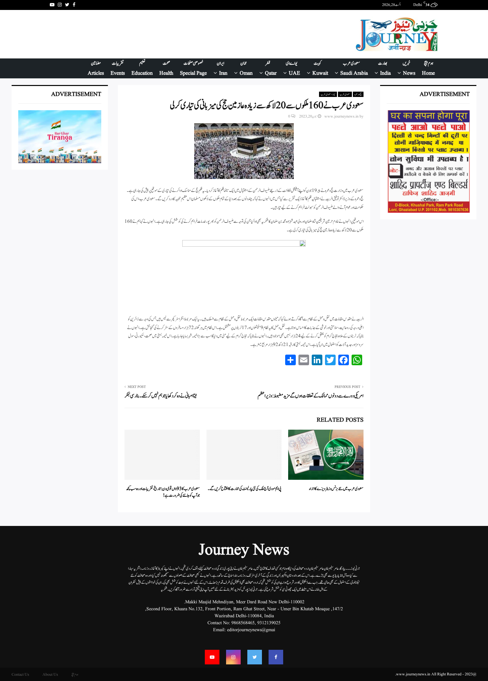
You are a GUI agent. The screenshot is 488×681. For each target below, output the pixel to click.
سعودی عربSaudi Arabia (354, 68)
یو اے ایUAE (293, 68)
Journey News (244, 550)
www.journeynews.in (341, 116)
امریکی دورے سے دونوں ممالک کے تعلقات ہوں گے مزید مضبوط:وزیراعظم (311, 396)
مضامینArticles (96, 68)
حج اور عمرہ (358, 94)
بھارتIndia (384, 68)
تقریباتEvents (118, 68)
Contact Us (20, 674)
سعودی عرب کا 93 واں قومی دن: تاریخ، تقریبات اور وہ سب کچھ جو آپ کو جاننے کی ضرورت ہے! (163, 492)
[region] (170, 34)
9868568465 (243, 623)
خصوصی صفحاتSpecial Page (193, 68)
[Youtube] (212, 657)
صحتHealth (166, 68)
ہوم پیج (74, 674)
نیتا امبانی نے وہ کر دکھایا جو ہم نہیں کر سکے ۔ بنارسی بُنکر (160, 396)
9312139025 (269, 623)
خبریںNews (409, 68)
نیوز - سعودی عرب (328, 94)
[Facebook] (276, 657)
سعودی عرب (345, 94)
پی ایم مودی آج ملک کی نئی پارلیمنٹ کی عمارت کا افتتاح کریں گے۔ (245, 488)
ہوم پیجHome (428, 68)
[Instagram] (233, 657)
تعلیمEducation (142, 68)
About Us (50, 674)
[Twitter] (254, 657)
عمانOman (246, 68)
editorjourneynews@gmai (251, 630)
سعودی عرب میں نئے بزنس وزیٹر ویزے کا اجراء (336, 488)
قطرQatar (271, 68)
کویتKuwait (320, 68)
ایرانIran (222, 68)
